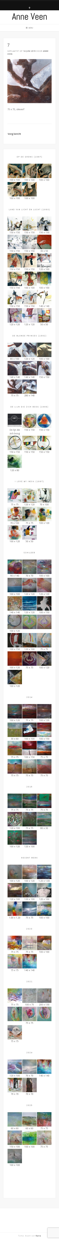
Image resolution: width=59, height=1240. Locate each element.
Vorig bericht (14, 133)
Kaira (38, 1235)
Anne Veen (29, 16)
